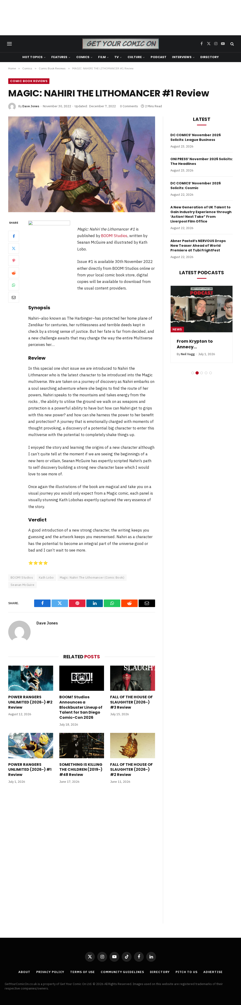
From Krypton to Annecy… (195, 344)
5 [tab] (210, 373)
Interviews (181, 57)
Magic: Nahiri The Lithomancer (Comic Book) (92, 578)
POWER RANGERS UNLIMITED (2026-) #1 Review (30, 769)
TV (116, 57)
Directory (209, 57)
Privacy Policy (50, 972)
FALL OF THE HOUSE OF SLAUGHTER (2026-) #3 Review (131, 702)
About (24, 972)
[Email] (13, 297)
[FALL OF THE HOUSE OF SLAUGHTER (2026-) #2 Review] (132, 745)
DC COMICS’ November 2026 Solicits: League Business (195, 137)
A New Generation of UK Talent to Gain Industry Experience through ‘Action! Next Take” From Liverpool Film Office (201, 214)
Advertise (213, 972)
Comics (83, 57)
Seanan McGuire (22, 585)
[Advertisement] (120, 17)
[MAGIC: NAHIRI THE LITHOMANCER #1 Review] (81, 164)
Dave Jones (30, 106)
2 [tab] (197, 373)
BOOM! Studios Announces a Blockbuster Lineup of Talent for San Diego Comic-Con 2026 (80, 707)
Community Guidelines (122, 972)
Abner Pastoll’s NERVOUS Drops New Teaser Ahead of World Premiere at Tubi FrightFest (198, 245)
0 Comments (129, 106)
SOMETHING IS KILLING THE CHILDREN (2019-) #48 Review (80, 769)
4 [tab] (206, 373)
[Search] (231, 44)
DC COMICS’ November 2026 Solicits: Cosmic (195, 185)
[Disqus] (81, 858)
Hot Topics (32, 57)
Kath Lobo (46, 578)
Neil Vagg (188, 354)
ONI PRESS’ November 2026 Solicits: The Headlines (201, 161)
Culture (135, 57)
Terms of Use (82, 972)
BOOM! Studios (114, 235)
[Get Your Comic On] (120, 43)
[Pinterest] (13, 260)
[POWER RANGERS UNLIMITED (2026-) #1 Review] (30, 745)
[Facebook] (13, 236)
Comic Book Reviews (29, 81)
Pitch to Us (186, 972)
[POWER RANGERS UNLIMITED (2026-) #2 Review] (30, 678)
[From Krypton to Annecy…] (202, 309)
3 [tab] (201, 373)
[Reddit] (13, 272)
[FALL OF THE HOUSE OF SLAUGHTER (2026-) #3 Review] (132, 678)
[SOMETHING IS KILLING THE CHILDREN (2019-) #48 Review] (81, 745)
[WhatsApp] (13, 285)
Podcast (159, 57)
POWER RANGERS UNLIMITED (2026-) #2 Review (30, 702)
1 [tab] (192, 373)
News (177, 329)
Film (102, 57)
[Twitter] (13, 248)
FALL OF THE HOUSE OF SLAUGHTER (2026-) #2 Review (131, 769)
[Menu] (9, 44)
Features (59, 57)
